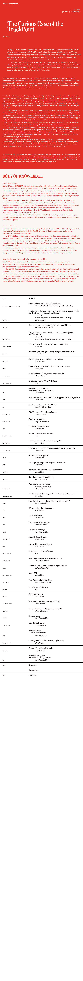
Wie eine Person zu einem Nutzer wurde (37, 632)
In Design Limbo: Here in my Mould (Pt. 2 (44, 601)
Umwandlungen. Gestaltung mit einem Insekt (45, 609)
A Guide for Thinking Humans (40, 658)
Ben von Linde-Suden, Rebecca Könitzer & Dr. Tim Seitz (53, 339)
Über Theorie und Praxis (38, 419)
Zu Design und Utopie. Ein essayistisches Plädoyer (47, 462)
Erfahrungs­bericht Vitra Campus (41, 551)
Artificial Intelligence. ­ (37, 656)
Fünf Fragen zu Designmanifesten (41, 580)
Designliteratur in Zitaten (38, 587)
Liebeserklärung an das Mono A (40, 544)
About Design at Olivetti (37, 537)
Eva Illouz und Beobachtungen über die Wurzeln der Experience (52, 494)
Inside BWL (33, 573)
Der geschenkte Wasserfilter (39, 522)
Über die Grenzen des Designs (40, 484)
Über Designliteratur (36, 623)
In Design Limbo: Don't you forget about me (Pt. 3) (47, 373)
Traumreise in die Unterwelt (39, 426)
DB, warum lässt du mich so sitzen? (41, 508)
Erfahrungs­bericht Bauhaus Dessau (41, 434)
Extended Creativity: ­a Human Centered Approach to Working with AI (54, 397)
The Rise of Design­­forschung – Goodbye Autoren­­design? (49, 501)
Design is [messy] (35, 616)
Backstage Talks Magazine (38, 455)
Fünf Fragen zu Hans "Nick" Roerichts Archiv (45, 558)
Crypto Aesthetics (35, 515)
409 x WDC (39, 337)
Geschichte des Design (37, 530)
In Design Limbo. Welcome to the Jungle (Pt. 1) (46, 640)
